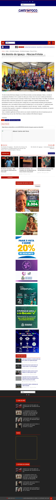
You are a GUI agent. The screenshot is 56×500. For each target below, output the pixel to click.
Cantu (7, 51)
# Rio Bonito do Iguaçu (15, 120)
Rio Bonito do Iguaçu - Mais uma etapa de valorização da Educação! (8, 170)
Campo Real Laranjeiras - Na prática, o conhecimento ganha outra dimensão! (33, 47)
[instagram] (33, 2)
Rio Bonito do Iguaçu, (25, 57)
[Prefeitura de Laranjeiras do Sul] (27, 200)
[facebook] (30, 2)
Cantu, (18, 57)
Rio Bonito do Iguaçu (14, 51)
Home (3, 51)
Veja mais (52, 153)
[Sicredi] (26, 224)
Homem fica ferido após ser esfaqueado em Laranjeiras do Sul (31, 406)
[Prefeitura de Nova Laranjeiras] (26, 247)
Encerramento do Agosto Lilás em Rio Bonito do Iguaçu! (45, 169)
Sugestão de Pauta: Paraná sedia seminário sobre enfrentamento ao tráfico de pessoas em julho (30, 378)
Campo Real (11, 47)
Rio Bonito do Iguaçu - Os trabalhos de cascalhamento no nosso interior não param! (27, 170)
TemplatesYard (19, 498)
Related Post (5, 153)
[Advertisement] (28, 30)
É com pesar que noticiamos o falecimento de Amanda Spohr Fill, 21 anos (31, 419)
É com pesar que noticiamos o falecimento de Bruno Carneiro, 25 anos (31, 425)
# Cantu (7, 120)
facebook (10, 177)
